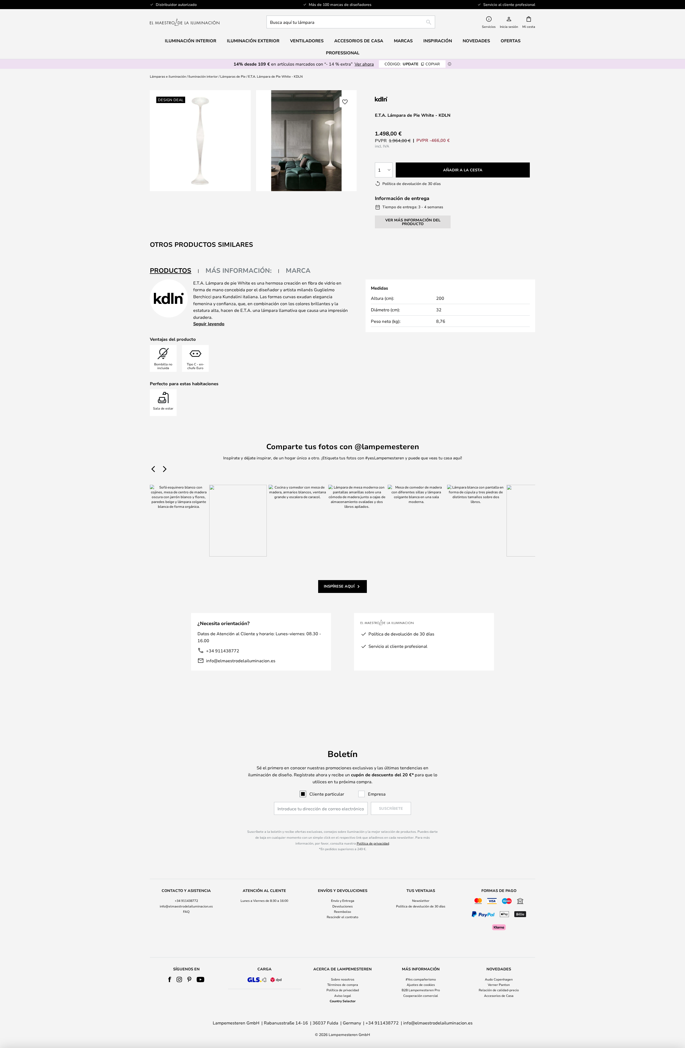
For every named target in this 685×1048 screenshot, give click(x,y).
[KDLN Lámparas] (401, 99)
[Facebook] (169, 979)
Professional (342, 53)
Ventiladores (307, 41)
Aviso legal (342, 995)
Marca (298, 270)
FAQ (186, 911)
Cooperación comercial (420, 995)
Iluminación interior (203, 76)
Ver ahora (364, 64)
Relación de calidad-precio (499, 990)
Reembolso (342, 911)
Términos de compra (342, 984)
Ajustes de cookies (421, 984)
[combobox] (351, 22)
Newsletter (420, 900)
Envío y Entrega (342, 900)
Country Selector (343, 1001)
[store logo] (184, 22)
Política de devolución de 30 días (420, 906)
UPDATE (412, 63)
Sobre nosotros (342, 979)
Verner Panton (499, 984)
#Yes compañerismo (421, 979)
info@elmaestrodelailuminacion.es (240, 660)
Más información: (239, 270)
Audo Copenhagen (499, 979)
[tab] (174, 270)
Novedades (476, 41)
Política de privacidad (373, 843)
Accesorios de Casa (498, 995)
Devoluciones (342, 906)
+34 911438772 (222, 650)
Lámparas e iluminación (168, 76)
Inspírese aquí (339, 586)
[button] (345, 102)
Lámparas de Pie (233, 76)
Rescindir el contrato (342, 917)
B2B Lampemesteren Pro (421, 990)
